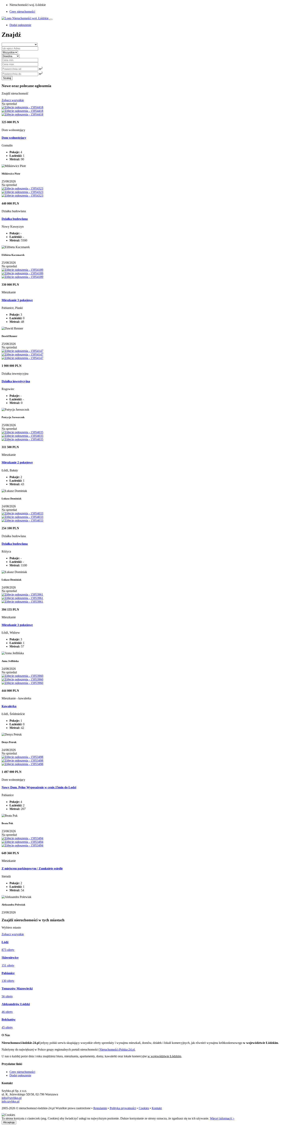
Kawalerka (9, 706)
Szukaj (7, 78)
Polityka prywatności (123, 1108)
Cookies (144, 1108)
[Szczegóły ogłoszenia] (22, 107)
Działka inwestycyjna (16, 381)
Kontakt (157, 1108)
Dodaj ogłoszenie (20, 1075)
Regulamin (100, 1108)
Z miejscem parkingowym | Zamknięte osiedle (32, 868)
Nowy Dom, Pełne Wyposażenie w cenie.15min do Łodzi (39, 787)
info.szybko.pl (10, 1101)
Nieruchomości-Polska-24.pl (117, 1049)
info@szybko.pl (12, 1098)
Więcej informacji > (222, 1118)
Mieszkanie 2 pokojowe (17, 462)
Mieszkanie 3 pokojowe (17, 300)
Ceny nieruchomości (22, 11)
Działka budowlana (15, 219)
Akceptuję (9, 1122)
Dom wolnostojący (14, 137)
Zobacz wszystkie (13, 100)
